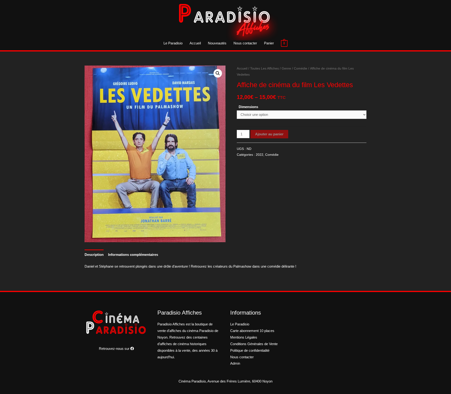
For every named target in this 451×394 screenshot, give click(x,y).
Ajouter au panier (269, 134)
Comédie (300, 68)
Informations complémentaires (133, 255)
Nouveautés (217, 43)
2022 (259, 154)
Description (94, 255)
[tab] (94, 255)
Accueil (195, 43)
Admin (235, 363)
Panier (269, 43)
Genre (286, 68)
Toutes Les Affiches (264, 68)
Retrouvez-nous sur (114, 349)
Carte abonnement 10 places (252, 331)
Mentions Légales (243, 337)
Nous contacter (245, 43)
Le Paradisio (173, 43)
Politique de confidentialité (249, 350)
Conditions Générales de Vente (254, 344)
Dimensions (248, 107)
